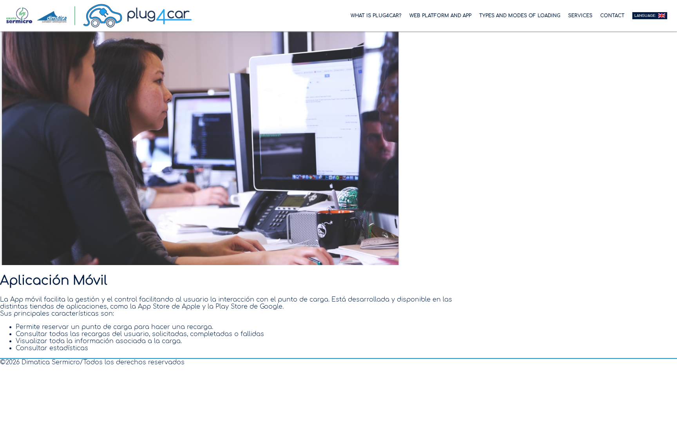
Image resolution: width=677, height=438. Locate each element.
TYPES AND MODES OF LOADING (519, 15)
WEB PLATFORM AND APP (440, 15)
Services (580, 15)
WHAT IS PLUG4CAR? (376, 15)
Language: (645, 16)
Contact (612, 15)
